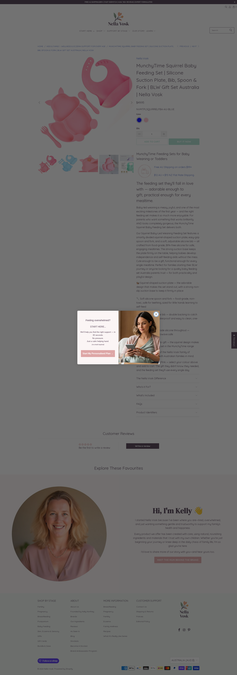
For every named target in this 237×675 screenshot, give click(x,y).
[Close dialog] (156, 314)
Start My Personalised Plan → (98, 353)
